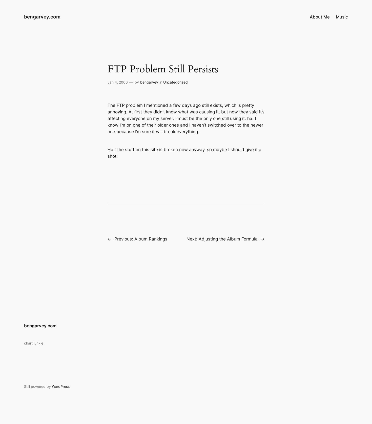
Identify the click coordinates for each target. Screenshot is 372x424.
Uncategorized (175, 82)
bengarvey (149, 82)
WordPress (61, 386)
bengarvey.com (42, 17)
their (151, 125)
